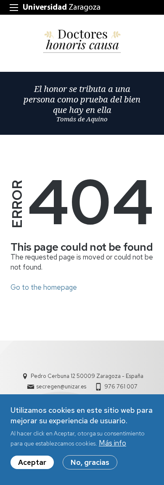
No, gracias (90, 462)
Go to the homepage (44, 287)
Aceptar (32, 462)
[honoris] (81, 41)
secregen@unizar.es (61, 386)
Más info (112, 443)
